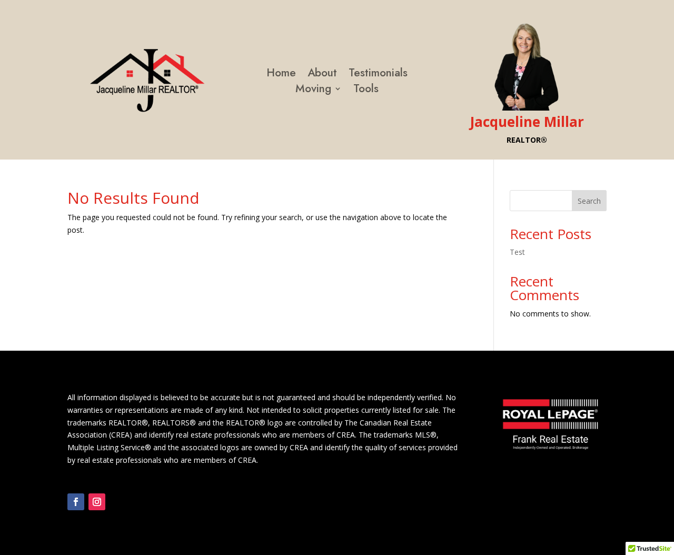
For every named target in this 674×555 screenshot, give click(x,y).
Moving (313, 90)
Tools (366, 90)
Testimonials (378, 75)
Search (589, 201)
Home (281, 75)
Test (517, 252)
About (322, 75)
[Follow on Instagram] (96, 501)
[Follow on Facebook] (75, 501)
